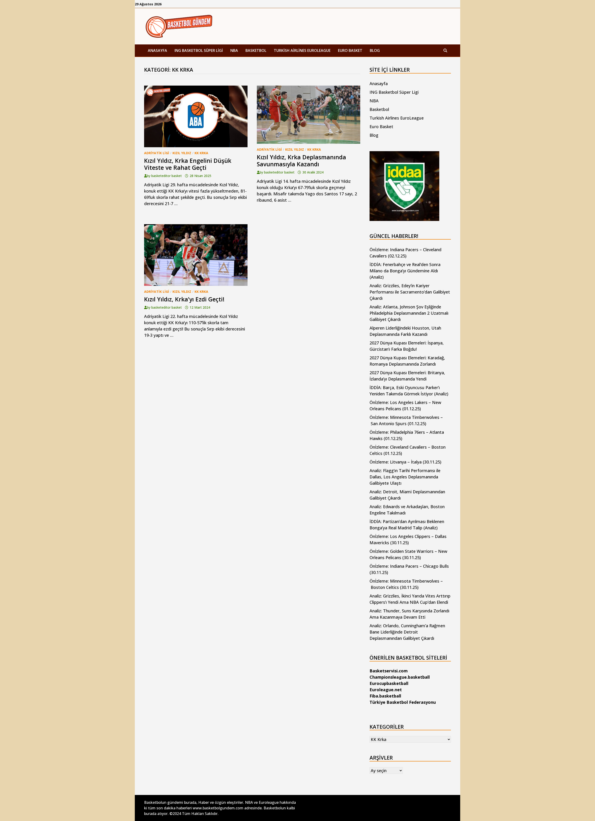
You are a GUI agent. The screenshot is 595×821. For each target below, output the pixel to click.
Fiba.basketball (385, 696)
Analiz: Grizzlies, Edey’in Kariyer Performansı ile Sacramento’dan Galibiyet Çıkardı (410, 292)
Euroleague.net (386, 689)
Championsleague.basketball (400, 677)
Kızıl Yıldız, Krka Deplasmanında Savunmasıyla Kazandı (301, 160)
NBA (234, 50)
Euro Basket (350, 50)
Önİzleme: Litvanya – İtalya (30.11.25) (405, 462)
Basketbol (255, 50)
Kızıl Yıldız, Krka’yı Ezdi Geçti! (184, 299)
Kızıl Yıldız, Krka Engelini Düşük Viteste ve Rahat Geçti (187, 164)
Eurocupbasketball (389, 683)
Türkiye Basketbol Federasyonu (403, 702)
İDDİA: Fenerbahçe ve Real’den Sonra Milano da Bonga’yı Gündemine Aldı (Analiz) (405, 271)
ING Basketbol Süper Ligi (199, 50)
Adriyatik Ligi (156, 153)
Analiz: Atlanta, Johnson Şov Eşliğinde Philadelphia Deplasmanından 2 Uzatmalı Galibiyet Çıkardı (409, 313)
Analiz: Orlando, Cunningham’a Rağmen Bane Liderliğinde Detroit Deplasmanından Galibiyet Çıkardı (407, 632)
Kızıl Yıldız (181, 153)
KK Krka (201, 153)
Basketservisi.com (389, 671)
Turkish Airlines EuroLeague (302, 50)
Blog (375, 50)
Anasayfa (157, 50)
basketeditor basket (166, 176)
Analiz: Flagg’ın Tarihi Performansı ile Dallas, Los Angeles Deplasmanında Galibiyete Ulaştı (405, 477)
